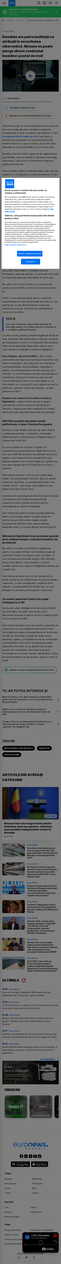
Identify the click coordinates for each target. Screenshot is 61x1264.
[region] (31, 223)
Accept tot (30, 261)
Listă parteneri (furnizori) (15, 245)
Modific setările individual (29, 254)
